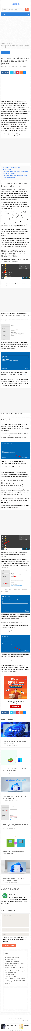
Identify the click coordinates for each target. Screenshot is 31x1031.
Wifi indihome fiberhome (12, 961)
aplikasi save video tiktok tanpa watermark (14, 968)
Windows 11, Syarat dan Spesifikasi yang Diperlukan (14, 742)
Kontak (12, 1020)
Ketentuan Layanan (21, 1020)
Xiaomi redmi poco (10, 965)
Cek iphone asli (9, 974)
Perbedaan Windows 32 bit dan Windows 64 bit (13, 852)
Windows (6, 52)
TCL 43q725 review (10, 976)
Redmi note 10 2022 (10, 959)
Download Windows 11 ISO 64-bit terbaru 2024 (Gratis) (13, 879)
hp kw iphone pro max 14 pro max (15, 978)
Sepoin (10, 1018)
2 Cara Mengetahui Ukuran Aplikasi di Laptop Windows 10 (15, 825)
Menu (3, 14)
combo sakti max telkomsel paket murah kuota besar (15, 981)
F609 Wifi (7, 984)
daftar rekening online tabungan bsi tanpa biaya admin (15, 971)
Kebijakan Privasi (16, 1022)
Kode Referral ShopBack (12, 957)
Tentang (6, 1020)
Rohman (4, 66)
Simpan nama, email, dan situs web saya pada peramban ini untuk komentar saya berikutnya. (15, 939)
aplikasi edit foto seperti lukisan (14, 963)
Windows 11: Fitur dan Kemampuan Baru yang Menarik (14, 797)
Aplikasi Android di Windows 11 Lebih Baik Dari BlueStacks (14, 770)
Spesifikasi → (8, 1029)
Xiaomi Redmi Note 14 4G (10, 1026)
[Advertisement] (15, 29)
